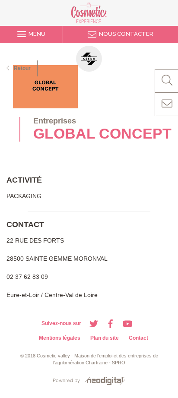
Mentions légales (59, 338)
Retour (21, 68)
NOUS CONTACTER (124, 34)
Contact (138, 338)
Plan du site (104, 338)
